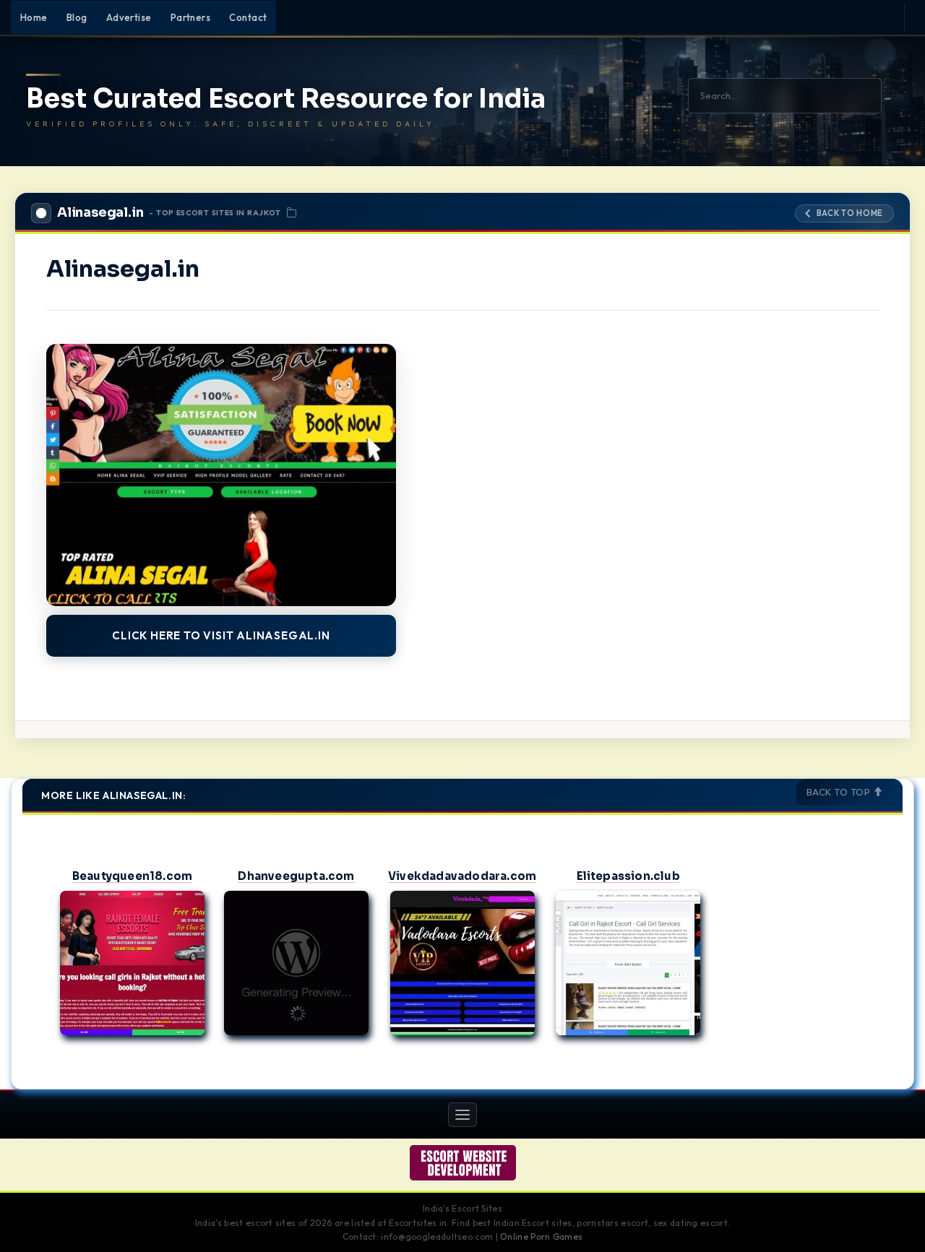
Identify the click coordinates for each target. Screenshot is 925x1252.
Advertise (129, 17)
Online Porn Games (541, 1236)
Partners (191, 17)
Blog (76, 17)
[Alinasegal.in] (221, 475)
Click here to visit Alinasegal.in (221, 635)
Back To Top (839, 792)
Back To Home (850, 213)
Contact (248, 17)
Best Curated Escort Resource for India (286, 99)
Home (34, 17)
